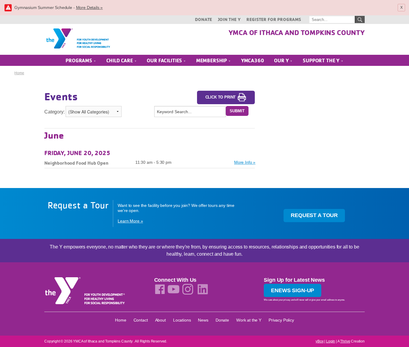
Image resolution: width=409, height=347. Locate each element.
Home (19, 73)
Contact (141, 320)
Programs (79, 60)
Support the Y (322, 60)
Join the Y (229, 19)
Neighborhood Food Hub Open (76, 163)
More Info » (244, 162)
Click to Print (220, 97)
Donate (203, 19)
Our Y (282, 60)
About (160, 320)
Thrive (345, 341)
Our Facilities (165, 60)
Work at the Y (248, 320)
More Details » (89, 7)
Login (330, 341)
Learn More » (130, 221)
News (203, 320)
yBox (319, 341)
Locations (182, 320)
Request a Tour (314, 215)
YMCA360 (252, 60)
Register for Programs (273, 19)
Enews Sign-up (292, 290)
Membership (212, 60)
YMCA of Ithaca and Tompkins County (296, 32)
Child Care (120, 60)
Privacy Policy (281, 320)
